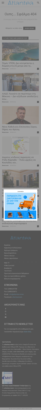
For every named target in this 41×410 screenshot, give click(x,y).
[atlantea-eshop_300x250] (20, 218)
